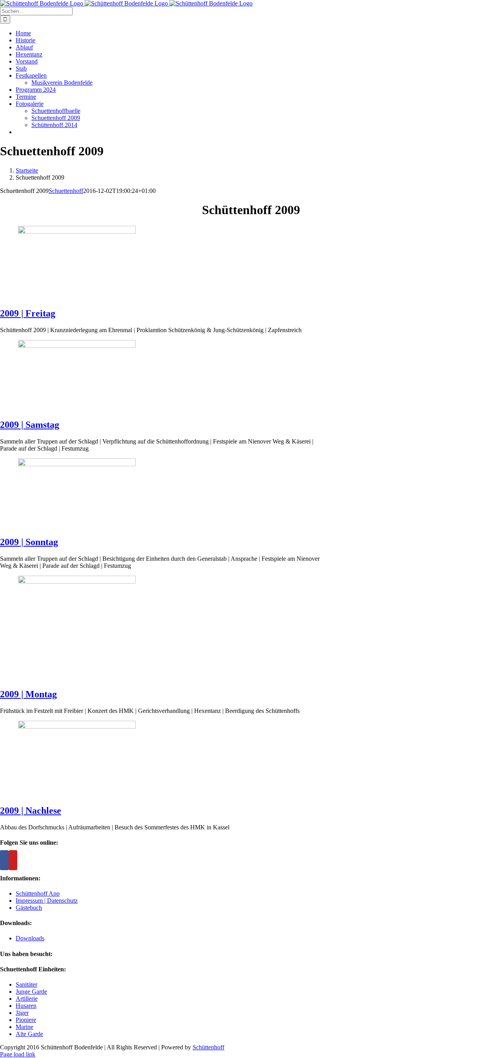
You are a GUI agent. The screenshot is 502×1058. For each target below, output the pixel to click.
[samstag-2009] (77, 345)
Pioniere (26, 1019)
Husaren (26, 1005)
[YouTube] (13, 860)
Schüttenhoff (208, 1047)
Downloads (30, 938)
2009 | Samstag (29, 425)
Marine (24, 1026)
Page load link (17, 1054)
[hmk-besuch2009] (77, 726)
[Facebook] (4, 860)
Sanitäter (26, 984)
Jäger (22, 1012)
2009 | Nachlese (30, 810)
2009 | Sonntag (29, 542)
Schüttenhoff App (38, 893)
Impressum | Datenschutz (47, 900)
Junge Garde (31, 991)
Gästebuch (29, 907)
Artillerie (27, 998)
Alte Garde (29, 1034)
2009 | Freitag (27, 313)
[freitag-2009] (77, 231)
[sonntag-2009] (77, 464)
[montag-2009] (77, 581)
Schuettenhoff (66, 190)
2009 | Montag (28, 694)
